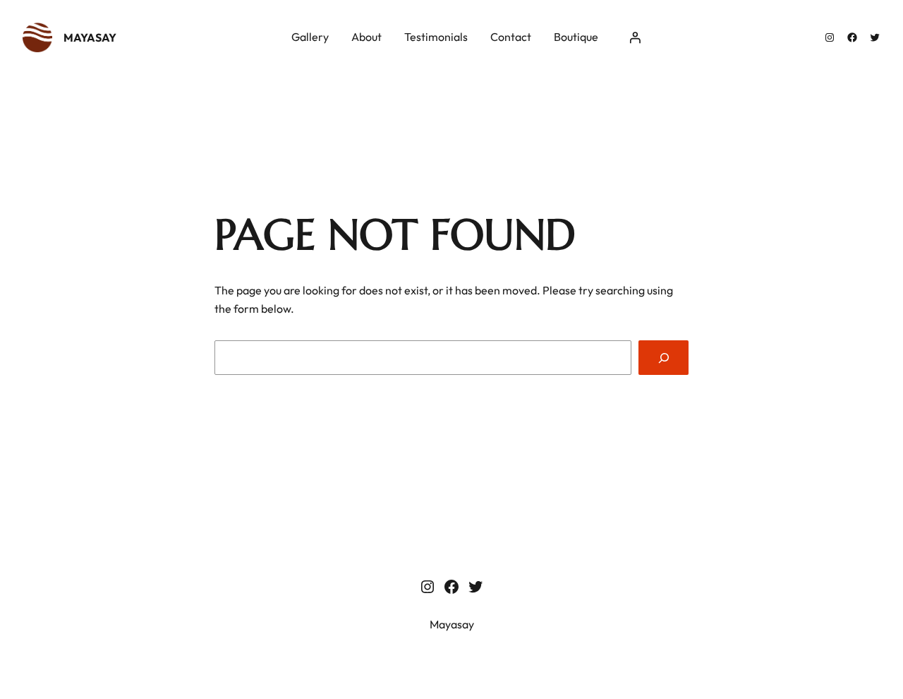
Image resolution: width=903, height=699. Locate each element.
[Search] (663, 357)
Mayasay (89, 37)
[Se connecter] (635, 37)
